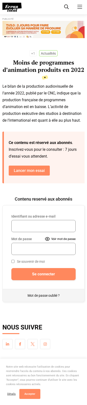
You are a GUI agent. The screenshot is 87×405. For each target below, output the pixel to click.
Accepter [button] (29, 394)
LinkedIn (7, 344)
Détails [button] (11, 394)
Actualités (48, 53)
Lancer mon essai (29, 170)
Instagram (45, 344)
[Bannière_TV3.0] (43, 29)
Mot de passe (21, 239)
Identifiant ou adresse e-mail (33, 216)
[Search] (66, 6)
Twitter (33, 344)
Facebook (20, 344)
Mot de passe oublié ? (44, 295)
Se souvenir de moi (31, 261)
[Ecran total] (12, 7)
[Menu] (79, 6)
